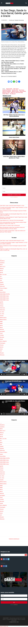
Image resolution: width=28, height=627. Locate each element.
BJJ (1, 276)
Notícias (2, 329)
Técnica (1, 345)
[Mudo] (24, 374)
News (1, 325)
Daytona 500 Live (4, 626)
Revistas (2, 337)
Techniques (2, 343)
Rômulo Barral (22, 91)
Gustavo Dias (15, 90)
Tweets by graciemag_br (14, 538)
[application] (14, 368)
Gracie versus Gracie (14, 137)
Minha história (3, 317)
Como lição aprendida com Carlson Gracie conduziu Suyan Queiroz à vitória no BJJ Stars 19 (13, 223)
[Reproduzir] (1, 374)
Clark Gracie (16, 88)
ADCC (1, 264)
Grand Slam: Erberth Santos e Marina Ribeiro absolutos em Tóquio (14, 157)
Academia (2, 260)
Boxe (1, 278)
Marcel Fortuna (15, 91)
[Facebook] (6, 559)
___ (1, 258)
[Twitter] (8, 559)
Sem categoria (3, 341)
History (1, 304)
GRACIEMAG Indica (4, 296)
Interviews (2, 307)
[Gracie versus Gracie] (14, 127)
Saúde (1, 339)
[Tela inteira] (26, 374)
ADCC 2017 (2, 266)
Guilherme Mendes (6, 90)
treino (1, 349)
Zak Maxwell (12, 93)
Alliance (2, 268)
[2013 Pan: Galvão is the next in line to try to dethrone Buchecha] (14, 105)
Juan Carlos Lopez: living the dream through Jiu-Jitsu (12, 205)
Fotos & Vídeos (3, 288)
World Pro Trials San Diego (17, 92)
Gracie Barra (2, 292)
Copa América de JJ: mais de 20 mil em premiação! (11, 220)
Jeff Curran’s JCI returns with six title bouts (10, 225)
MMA (1, 321)
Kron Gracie (21, 90)
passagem (2, 331)
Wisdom (2, 353)
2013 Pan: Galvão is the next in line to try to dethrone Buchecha (14, 115)
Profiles (2, 335)
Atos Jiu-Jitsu (3, 274)
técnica (1, 347)
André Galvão (9, 88)
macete (1, 315)
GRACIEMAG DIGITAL (5, 294)
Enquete (2, 284)
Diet (1, 280)
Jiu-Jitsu (2, 311)
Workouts (2, 355)
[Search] (26, 3)
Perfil (1, 333)
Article (1, 270)
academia (2, 262)
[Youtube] (2, 559)
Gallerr (1, 290)
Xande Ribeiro (5, 93)
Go (25, 554)
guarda (1, 302)
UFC (1, 351)
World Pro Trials (6, 92)
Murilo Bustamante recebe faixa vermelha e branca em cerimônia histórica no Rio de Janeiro (12, 228)
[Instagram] (4, 559)
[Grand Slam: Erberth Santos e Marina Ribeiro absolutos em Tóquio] (14, 147)
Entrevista (2, 286)
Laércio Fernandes (6, 91)
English (1, 282)
